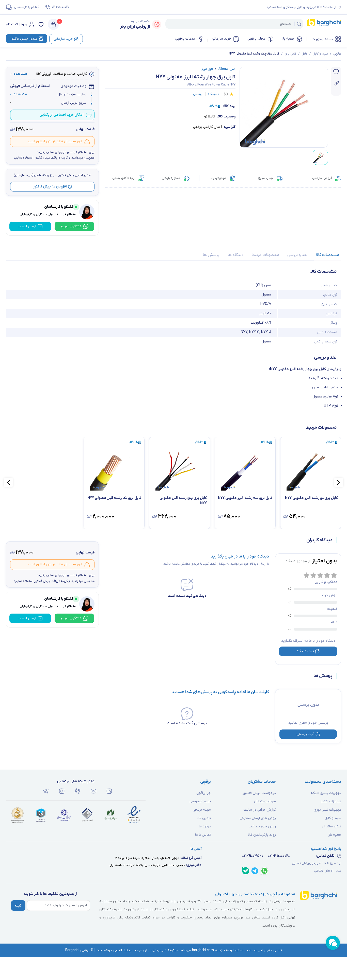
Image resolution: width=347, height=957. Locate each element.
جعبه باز (288, 38)
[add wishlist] (336, 72)
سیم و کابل (320, 54)
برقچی (337, 54)
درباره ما (205, 826)
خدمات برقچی (185, 38)
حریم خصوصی (200, 801)
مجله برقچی (256, 38)
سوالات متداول (265, 801)
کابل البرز (207, 69)
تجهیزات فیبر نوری (327, 809)
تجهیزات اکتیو (331, 801)
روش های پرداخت (262, 826)
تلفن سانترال (331, 826)
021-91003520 (252, 856)
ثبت (18, 905)
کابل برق (290, 54)
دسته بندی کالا (322, 39)
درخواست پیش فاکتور (259, 793)
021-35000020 (60, 7)
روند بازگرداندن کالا (262, 834)
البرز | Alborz (225, 69)
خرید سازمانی (221, 38)
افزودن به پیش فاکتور (50, 186)
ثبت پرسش (305, 734)
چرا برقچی (203, 793)
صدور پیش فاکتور (24, 38)
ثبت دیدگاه (305, 651)
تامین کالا (204, 818)
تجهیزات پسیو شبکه (326, 793)
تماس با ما (203, 834)
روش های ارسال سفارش (258, 818)
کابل (304, 54)
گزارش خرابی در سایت (259, 809)
